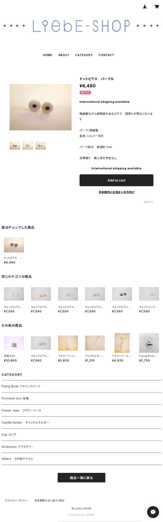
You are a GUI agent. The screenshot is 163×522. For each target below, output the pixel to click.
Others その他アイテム (17, 458)
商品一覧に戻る (81, 478)
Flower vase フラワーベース (21, 410)
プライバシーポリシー (16, 500)
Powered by (77, 514)
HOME (47, 55)
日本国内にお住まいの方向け (116, 192)
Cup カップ (9, 434)
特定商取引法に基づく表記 (49, 500)
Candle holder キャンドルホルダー (25, 422)
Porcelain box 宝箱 (15, 398)
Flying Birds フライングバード (21, 386)
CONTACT (106, 55)
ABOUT (63, 55)
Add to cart (117, 180)
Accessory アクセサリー (18, 446)
